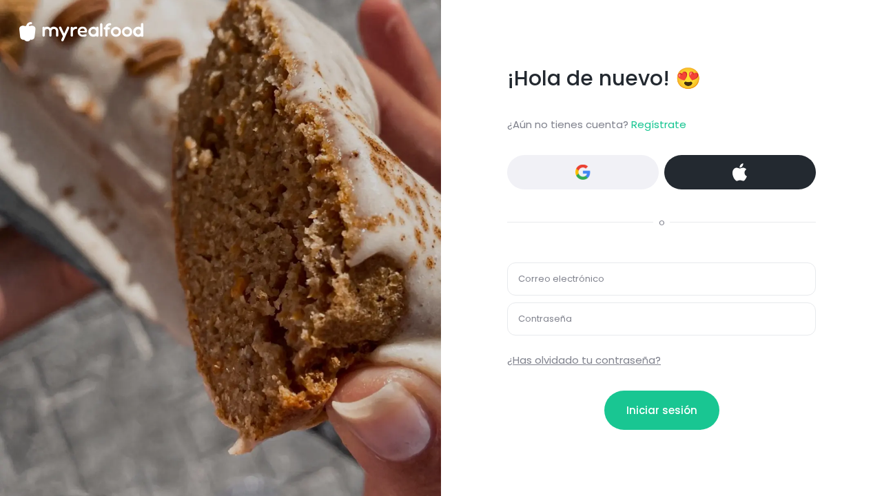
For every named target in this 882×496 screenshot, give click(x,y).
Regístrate (658, 124)
